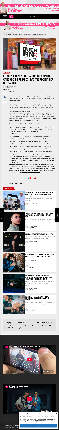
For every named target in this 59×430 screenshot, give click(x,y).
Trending (6, 72)
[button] (56, 414)
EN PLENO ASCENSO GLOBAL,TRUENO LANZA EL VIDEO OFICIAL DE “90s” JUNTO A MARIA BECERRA (40, 256)
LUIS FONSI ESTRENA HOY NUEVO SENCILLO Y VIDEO (39, 234)
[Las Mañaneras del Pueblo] (29, 25)
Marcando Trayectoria (11, 86)
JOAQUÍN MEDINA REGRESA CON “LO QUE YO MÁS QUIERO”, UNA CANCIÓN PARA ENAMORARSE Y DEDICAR (39, 215)
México (12, 183)
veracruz (16, 183)
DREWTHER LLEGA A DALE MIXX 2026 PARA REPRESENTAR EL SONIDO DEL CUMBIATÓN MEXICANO (37, 298)
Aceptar (38, 426)
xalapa (20, 183)
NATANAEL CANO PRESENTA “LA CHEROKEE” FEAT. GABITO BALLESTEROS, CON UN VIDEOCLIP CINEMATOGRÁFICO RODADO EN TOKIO (38, 277)
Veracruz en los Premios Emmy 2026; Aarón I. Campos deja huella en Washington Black (39, 193)
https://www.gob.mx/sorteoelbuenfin (30, 172)
